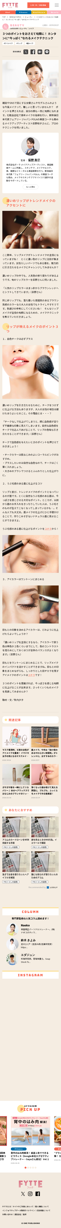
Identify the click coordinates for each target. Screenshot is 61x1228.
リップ (20, 43)
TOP (3, 17)
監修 (24, 1214)
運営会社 (17, 1214)
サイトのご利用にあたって (23, 1206)
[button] (25, 1168)
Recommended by (37, 887)
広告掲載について (43, 1210)
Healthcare (39, 12)
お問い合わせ (7, 1214)
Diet (7, 12)
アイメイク (9, 43)
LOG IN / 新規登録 (38, 5)
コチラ (48, 528)
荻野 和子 (34, 160)
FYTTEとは (6, 1206)
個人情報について (42, 1206)
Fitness (23, 12)
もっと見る (30, 187)
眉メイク (30, 43)
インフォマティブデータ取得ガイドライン (18, 1210)
